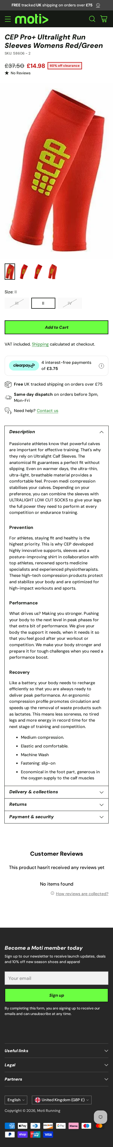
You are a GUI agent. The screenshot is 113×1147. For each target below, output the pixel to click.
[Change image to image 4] (52, 271)
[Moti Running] (31, 19)
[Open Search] (92, 19)
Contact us (47, 410)
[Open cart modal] (104, 19)
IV (70, 303)
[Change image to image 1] (10, 271)
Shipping (40, 344)
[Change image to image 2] (24, 271)
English (14, 1099)
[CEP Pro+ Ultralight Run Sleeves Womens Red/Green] (56, 171)
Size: (11, 292)
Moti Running (48, 1110)
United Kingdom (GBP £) (63, 1099)
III (17, 303)
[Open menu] (8, 19)
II (43, 303)
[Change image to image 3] (38, 271)
